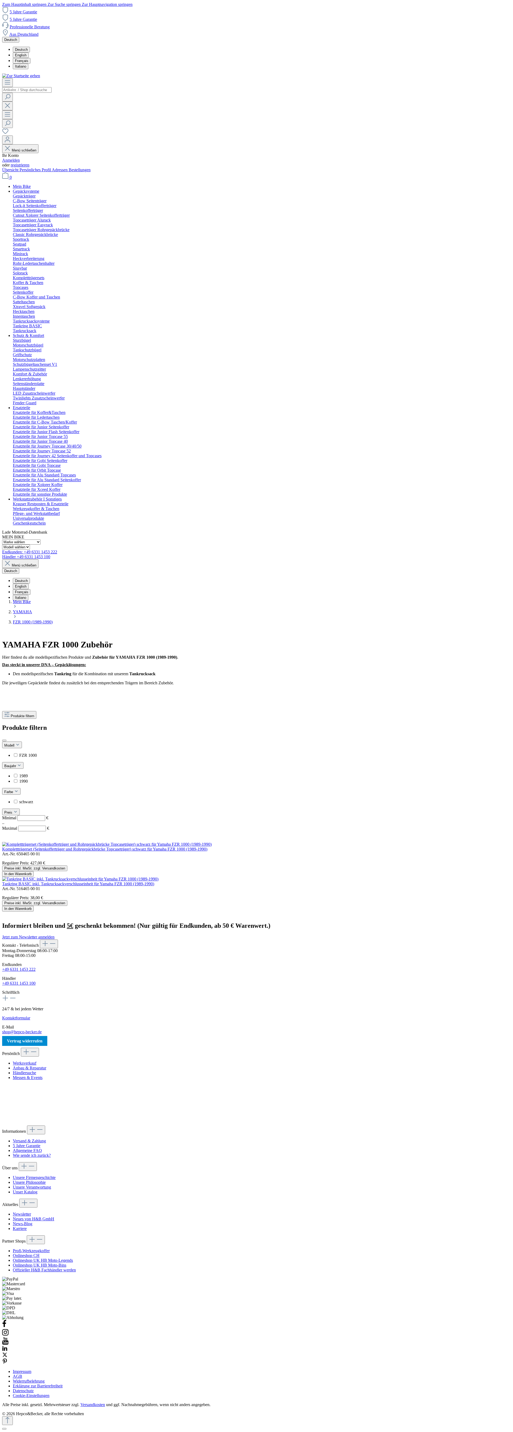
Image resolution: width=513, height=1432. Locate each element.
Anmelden (11, 160)
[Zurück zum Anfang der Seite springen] (7, 1420)
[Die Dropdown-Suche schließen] (7, 106)
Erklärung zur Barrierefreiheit (38, 1386)
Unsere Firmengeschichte (34, 1177)
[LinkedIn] (4, 1349)
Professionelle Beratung (30, 27)
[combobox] (27, 90)
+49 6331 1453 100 (19, 983)
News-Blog (22, 1223)
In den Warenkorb (18, 874)
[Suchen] (7, 97)
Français (21, 61)
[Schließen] (4, 1429)
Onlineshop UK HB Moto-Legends (43, 1260)
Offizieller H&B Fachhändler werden (44, 1270)
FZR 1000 (28, 755)
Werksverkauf (24, 1063)
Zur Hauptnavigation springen (107, 4)
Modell (9, 745)
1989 (23, 776)
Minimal (25, 818)
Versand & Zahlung (29, 1141)
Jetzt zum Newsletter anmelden (28, 937)
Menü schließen (24, 150)
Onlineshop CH (26, 1255)
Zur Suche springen (65, 4)
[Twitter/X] (4, 1356)
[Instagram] (5, 1334)
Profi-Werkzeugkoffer (31, 1250)
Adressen (60, 170)
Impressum (22, 1371)
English (20, 55)
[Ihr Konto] (7, 139)
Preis (8, 812)
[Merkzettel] (5, 133)
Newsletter (22, 1214)
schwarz (26, 802)
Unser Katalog (25, 1192)
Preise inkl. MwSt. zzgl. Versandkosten (34, 868)
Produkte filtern (22, 716)
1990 (23, 781)
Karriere (20, 1228)
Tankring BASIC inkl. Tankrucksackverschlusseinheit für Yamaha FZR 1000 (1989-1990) (78, 884)
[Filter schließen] (4, 740)
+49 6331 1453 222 (19, 969)
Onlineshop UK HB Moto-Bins (39, 1265)
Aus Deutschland (23, 34)
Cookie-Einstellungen (31, 1395)
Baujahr (10, 766)
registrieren (20, 165)
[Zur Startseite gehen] (21, 75)
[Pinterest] (4, 1362)
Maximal (25, 828)
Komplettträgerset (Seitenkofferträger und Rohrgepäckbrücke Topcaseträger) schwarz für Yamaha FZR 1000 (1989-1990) (104, 849)
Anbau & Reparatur (29, 1068)
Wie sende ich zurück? (32, 1155)
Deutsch (21, 50)
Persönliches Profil (36, 170)
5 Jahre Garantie (23, 12)
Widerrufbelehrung (29, 1381)
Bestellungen (80, 170)
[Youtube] (5, 1343)
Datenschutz (23, 1390)
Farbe (9, 792)
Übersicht (11, 170)
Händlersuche (24, 1072)
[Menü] (7, 82)
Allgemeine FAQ (27, 1150)
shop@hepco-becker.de (22, 1032)
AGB (17, 1376)
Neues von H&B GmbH (33, 1219)
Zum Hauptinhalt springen (25, 4)
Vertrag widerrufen (24, 1041)
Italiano (20, 66)
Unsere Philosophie (29, 1182)
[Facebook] (4, 1326)
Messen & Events (27, 1077)
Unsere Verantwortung (32, 1187)
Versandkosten (92, 1404)
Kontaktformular (16, 1018)
